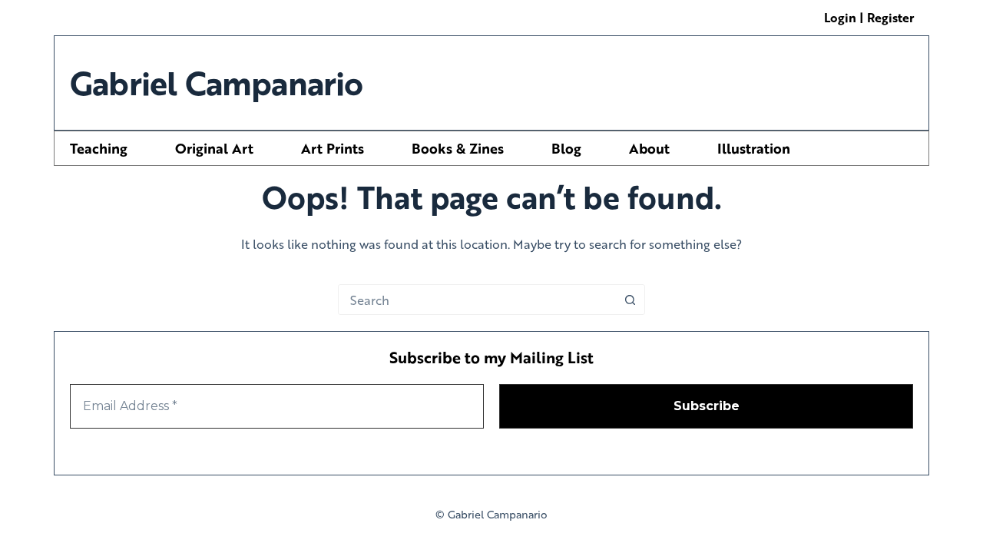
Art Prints (332, 148)
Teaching (98, 148)
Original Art (214, 148)
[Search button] (629, 299)
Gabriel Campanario (216, 82)
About (649, 148)
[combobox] (477, 299)
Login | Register (869, 17)
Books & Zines (458, 148)
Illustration (753, 148)
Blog (566, 148)
